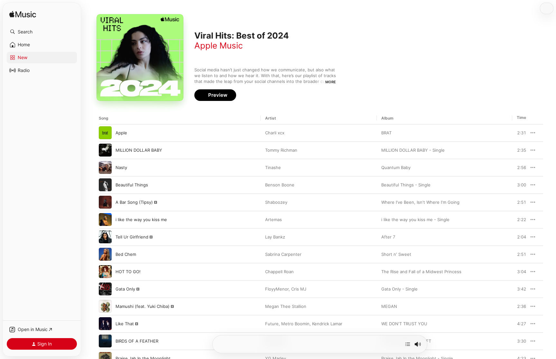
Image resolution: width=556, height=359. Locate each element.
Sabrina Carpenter (283, 254)
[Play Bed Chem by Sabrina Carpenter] (105, 254)
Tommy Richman (281, 150)
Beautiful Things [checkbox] (132, 184)
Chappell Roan (279, 271)
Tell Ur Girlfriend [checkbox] (132, 236)
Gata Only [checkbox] (125, 289)
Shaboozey (276, 202)
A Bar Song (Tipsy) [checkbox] (134, 202)
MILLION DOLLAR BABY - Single (413, 150)
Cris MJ (298, 289)
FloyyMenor (277, 289)
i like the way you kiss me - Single (415, 219)
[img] (22, 14)
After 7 (388, 236)
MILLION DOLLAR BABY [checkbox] (139, 150)
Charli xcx (274, 132)
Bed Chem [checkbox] (126, 254)
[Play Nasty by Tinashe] (105, 167)
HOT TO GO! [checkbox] (128, 271)
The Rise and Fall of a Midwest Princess (421, 271)
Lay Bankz (275, 236)
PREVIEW (519, 133)
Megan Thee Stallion (285, 306)
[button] (42, 31)
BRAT (386, 132)
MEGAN (389, 306)
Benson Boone (279, 184)
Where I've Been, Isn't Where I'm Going (420, 202)
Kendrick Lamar (327, 323)
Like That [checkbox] (125, 323)
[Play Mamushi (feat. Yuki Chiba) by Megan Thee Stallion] (105, 306)
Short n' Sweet (396, 254)
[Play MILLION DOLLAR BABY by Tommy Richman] (105, 150)
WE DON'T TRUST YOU (404, 323)
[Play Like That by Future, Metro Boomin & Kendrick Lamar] (105, 323)
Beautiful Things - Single (406, 184)
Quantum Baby (396, 167)
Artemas (273, 219)
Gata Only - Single (399, 289)
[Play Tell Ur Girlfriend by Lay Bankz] (105, 236)
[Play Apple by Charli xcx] (105, 132)
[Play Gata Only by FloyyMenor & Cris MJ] (105, 289)
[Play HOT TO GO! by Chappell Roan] (105, 271)
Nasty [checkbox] (121, 167)
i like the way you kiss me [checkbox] (141, 219)
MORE (330, 82)
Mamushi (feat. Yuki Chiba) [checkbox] (143, 306)
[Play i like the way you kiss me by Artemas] (105, 219)
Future (272, 323)
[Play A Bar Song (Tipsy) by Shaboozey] (105, 202)
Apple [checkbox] (121, 132)
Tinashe (273, 167)
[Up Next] (408, 344)
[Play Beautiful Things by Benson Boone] (105, 184)
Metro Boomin (295, 323)
